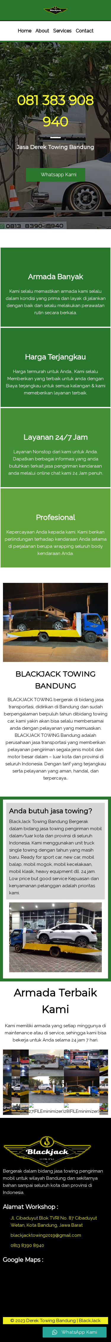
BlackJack (90, 1320)
